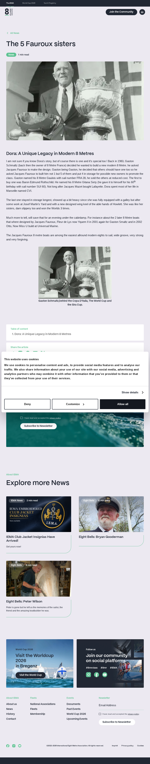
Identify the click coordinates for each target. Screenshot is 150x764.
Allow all (122, 404)
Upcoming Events (77, 719)
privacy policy (55, 418)
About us (11, 704)
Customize (73, 404)
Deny (27, 404)
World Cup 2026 (76, 714)
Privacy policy (127, 746)
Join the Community (121, 12)
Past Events (73, 709)
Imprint (115, 746)
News (9, 709)
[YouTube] (104, 674)
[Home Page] (9, 12)
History (10, 714)
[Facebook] (96, 674)
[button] (142, 12)
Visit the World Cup (30, 675)
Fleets (33, 709)
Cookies (140, 746)
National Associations (42, 704)
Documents (73, 704)
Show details (130, 392)
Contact (11, 719)
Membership (37, 714)
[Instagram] (88, 674)
